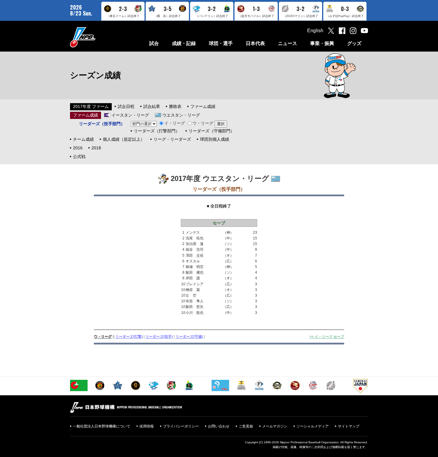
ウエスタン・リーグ (181, 115)
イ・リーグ (174, 123)
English (315, 30)
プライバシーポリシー (181, 426)
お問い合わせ (218, 426)
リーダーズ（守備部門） (211, 130)
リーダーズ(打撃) (129, 336)
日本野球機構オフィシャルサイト (97, 37)
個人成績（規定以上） (124, 139)
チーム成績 (83, 139)
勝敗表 (175, 106)
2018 (96, 147)
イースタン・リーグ (130, 115)
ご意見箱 (246, 426)
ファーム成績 (202, 106)
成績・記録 (184, 43)
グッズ (354, 43)
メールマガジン (274, 426)
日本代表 (255, 43)
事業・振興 (322, 43)
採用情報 (146, 426)
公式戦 (79, 156)
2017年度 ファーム (91, 106)
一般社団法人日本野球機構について (101, 426)
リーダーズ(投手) (159, 336)
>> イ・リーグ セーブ (327, 336)
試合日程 (126, 106)
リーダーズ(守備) (189, 336)
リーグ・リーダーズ (172, 139)
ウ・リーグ (202, 123)
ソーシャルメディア (312, 426)
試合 (154, 43)
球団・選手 (221, 43)
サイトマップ (348, 426)
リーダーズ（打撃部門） (157, 130)
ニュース (287, 43)
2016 (78, 147)
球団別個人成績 (214, 139)
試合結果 (151, 106)
